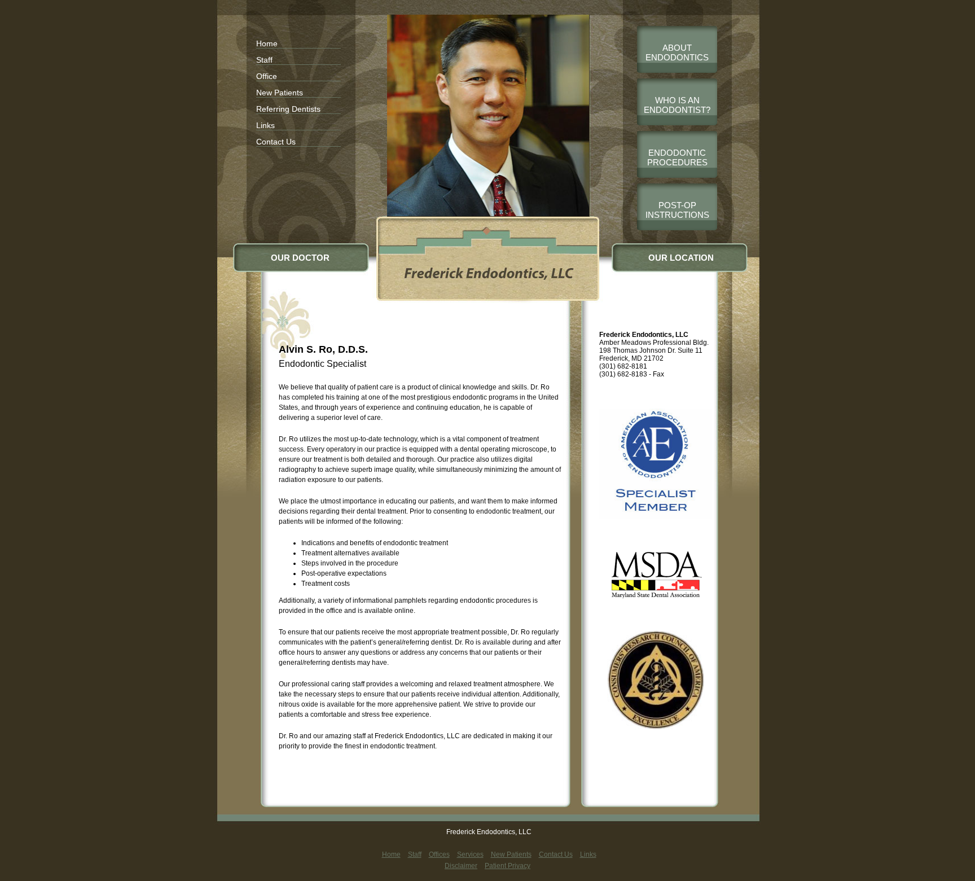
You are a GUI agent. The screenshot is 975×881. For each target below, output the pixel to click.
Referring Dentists (288, 108)
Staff (264, 59)
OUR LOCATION (681, 257)
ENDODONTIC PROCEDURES (677, 157)
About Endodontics (677, 52)
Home (267, 43)
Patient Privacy (507, 866)
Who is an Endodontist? (677, 105)
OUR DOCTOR (300, 257)
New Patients (279, 92)
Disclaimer (461, 866)
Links (265, 125)
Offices (439, 854)
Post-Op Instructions (677, 210)
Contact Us (276, 141)
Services (470, 854)
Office (266, 76)
